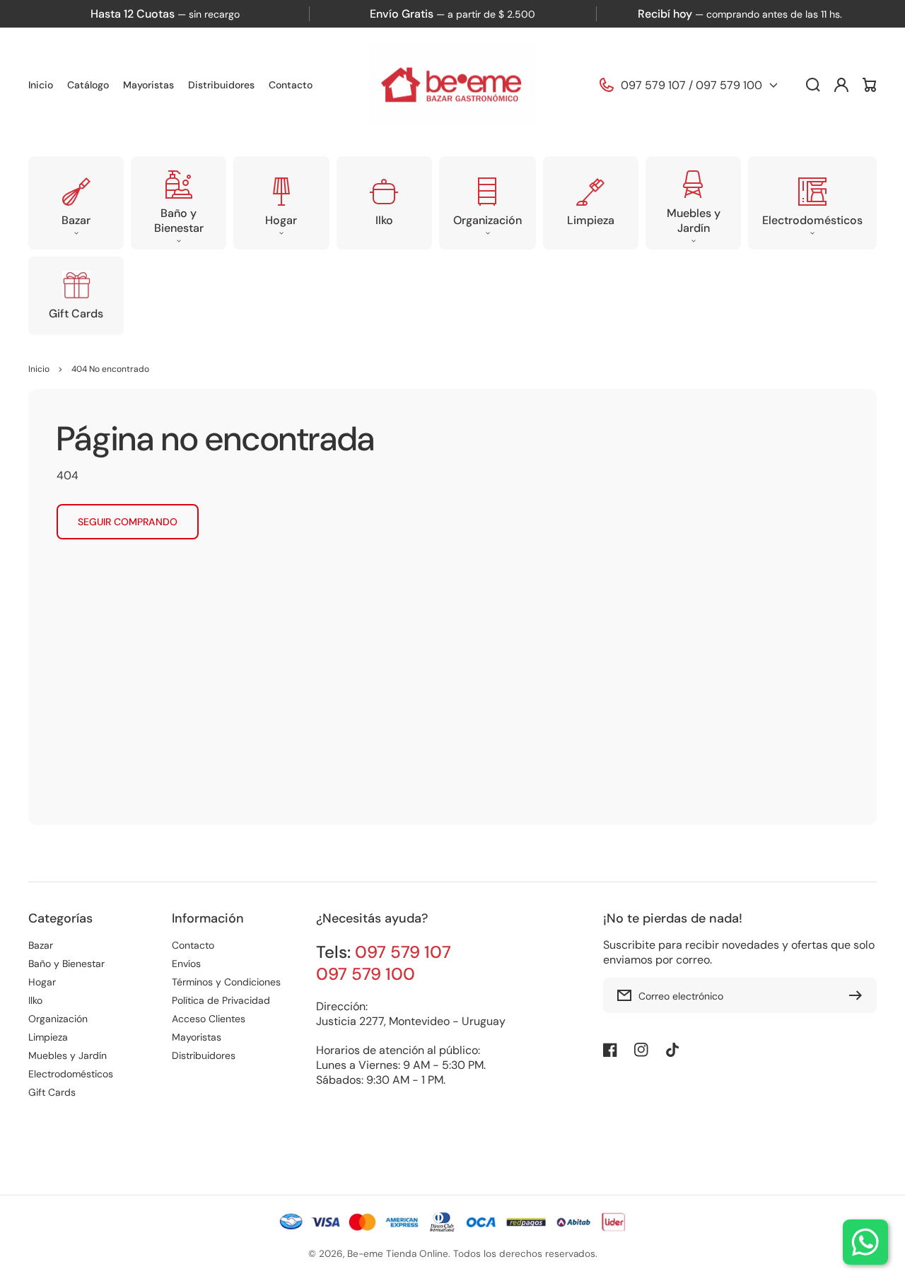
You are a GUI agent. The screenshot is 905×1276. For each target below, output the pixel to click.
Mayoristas (196, 1037)
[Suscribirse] (859, 995)
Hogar (42, 982)
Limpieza (48, 1037)
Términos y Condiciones (226, 982)
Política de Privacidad (221, 1000)
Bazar (40, 945)
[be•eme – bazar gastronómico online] (452, 85)
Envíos (186, 963)
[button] (76, 203)
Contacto (193, 945)
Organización (58, 1018)
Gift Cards (52, 1092)
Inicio (38, 369)
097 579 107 (653, 85)
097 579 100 (729, 85)
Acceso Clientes (208, 1018)
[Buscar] (813, 85)
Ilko (35, 1000)
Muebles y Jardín (67, 1055)
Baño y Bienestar (66, 963)
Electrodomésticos (70, 1073)
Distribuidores (203, 1055)
